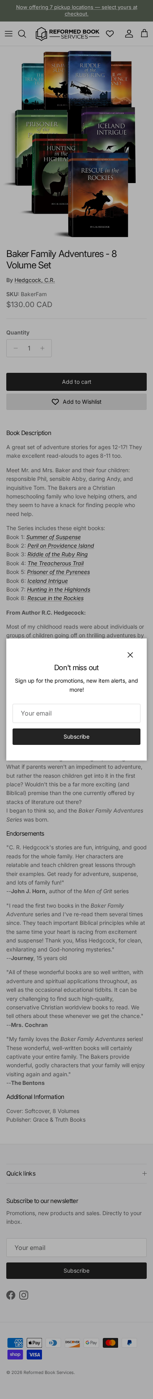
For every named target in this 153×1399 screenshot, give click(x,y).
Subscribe (76, 736)
